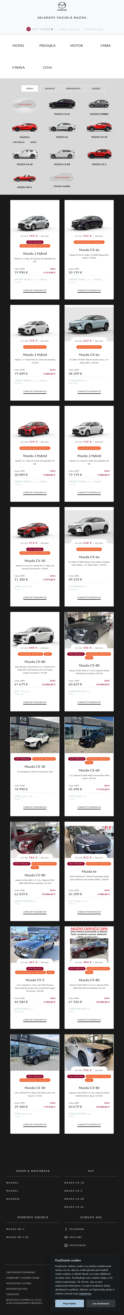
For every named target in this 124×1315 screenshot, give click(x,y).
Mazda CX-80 (35, 662)
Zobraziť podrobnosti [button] (34, 290)
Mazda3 (12, 1191)
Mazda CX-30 (35, 561)
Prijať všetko (69, 1303)
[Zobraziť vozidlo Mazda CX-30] (34, 735)
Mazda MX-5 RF (17, 1237)
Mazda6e (13, 1199)
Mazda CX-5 (35, 980)
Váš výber (42, 29)
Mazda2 (12, 1183)
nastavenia (85, 1293)
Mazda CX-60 (89, 770)
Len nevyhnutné (101, 1303)
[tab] (18, 45)
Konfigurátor (94, 29)
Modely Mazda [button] (69, 29)
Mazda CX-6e (89, 250)
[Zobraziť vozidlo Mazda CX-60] (89, 735)
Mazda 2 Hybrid (35, 253)
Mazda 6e (89, 871)
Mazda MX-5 (15, 1229)
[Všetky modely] (25, 102)
